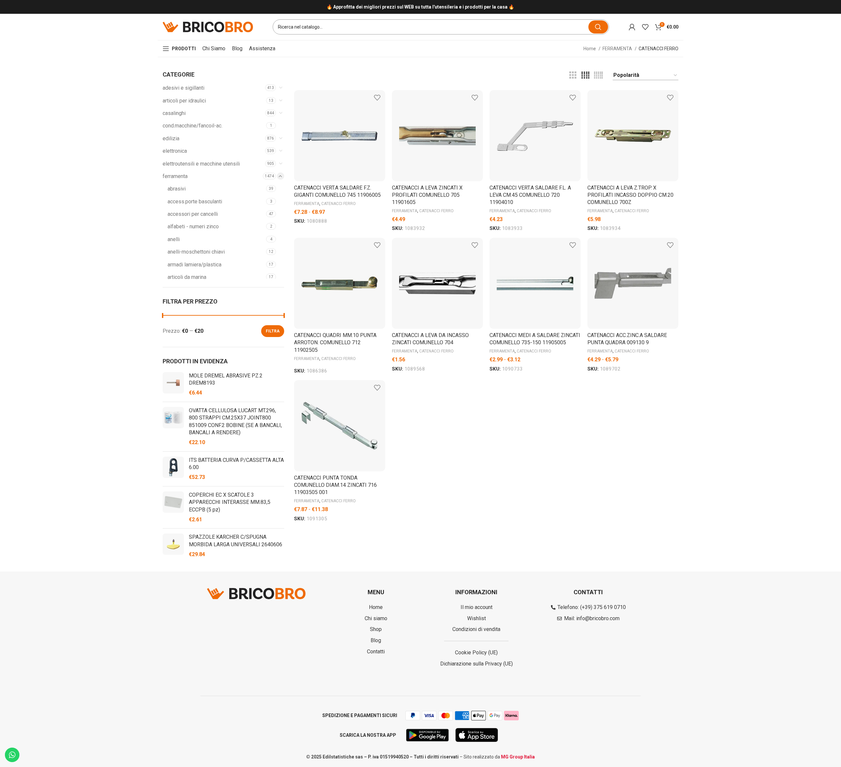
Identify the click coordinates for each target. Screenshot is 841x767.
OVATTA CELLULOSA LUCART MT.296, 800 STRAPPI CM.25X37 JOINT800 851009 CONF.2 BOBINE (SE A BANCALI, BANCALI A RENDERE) (235, 421)
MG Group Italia (518, 756)
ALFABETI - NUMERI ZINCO (193, 226)
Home (590, 48)
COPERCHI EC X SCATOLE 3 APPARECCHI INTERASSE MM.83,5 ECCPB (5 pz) (229, 502)
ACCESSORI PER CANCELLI (193, 214)
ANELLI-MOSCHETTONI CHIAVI (196, 252)
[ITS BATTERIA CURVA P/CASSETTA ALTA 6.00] (173, 469)
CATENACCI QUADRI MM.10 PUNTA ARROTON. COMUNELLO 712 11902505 (335, 342)
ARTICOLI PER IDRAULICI (184, 101)
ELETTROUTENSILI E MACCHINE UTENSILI (201, 164)
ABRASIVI (177, 189)
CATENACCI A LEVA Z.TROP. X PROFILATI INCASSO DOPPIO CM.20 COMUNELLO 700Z (630, 195)
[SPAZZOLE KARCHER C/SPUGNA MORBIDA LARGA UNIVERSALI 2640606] (173, 545)
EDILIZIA (171, 138)
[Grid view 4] (585, 75)
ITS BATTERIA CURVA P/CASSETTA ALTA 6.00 (236, 463)
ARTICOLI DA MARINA (187, 277)
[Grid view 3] (573, 75)
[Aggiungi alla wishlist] (377, 97)
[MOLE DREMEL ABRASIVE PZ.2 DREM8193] (173, 384)
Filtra (273, 331)
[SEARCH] (598, 27)
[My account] (632, 27)
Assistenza (262, 48)
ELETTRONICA (175, 151)
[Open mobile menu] (179, 48)
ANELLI (174, 239)
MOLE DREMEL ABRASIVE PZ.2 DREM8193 (225, 379)
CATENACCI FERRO (338, 203)
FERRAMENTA (617, 48)
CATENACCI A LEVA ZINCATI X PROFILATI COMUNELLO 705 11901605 (427, 195)
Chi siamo (213, 48)
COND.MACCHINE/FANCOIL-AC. (192, 126)
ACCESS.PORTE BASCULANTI (195, 201)
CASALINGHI (174, 113)
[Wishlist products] (645, 27)
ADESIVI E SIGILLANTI (183, 88)
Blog (237, 48)
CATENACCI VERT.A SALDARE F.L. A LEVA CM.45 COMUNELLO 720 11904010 (530, 195)
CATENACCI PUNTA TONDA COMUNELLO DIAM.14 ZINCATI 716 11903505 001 (335, 485)
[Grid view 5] (598, 75)
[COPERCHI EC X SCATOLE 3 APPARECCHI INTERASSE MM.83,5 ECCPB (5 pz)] (173, 507)
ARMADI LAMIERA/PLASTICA (194, 264)
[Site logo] (208, 26)
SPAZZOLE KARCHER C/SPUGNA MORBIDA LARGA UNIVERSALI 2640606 (235, 540)
